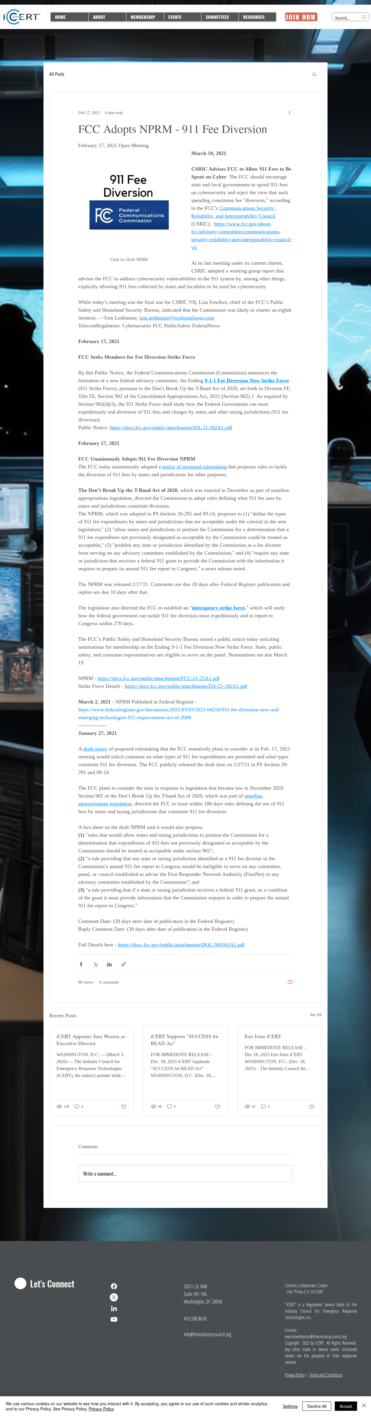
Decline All (316, 1406)
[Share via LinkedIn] (109, 964)
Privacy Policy (295, 1375)
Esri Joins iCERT (263, 1036)
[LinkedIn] (114, 1308)
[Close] (364, 1406)
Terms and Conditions (325, 1375)
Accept (346, 1406)
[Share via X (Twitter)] (95, 964)
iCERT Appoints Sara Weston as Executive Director (91, 1040)
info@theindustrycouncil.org (207, 1334)
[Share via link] (123, 964)
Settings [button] (290, 1406)
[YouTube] (114, 1319)
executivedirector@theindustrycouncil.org (316, 1336)
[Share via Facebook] (81, 964)
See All (316, 1015)
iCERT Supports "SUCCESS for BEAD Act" (185, 1040)
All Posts (56, 74)
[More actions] (289, 112)
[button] (314, 74)
